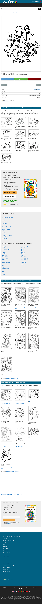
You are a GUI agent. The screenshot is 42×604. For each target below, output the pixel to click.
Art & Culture (4, 223)
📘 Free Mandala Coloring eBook (7, 579)
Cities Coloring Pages (33, 307)
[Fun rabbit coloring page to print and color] (6, 462)
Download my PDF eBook (9, 192)
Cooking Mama (5, 258)
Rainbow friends (16, 12)
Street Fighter (23, 256)
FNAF (3, 261)
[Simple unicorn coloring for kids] (20, 400)
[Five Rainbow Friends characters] (33, 136)
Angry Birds (4, 247)
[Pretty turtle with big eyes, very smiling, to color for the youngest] (33, 434)
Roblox (22, 250)
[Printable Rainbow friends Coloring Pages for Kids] (1, 494)
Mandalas (5, 538)
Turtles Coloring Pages (33, 437)
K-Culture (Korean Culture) (7, 235)
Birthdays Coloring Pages (19, 328)
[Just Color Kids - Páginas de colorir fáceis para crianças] (21, 591)
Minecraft (3, 271)
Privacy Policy (9, 523)
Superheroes (4, 232)
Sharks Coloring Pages (6, 328)
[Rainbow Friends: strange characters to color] (33, 124)
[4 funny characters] (20, 148)
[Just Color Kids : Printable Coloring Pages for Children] (10, 1)
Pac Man (3, 274)
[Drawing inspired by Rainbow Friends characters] (20, 124)
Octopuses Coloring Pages (6, 375)
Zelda (22, 264)
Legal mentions (32, 587)
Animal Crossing (5, 250)
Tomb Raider (23, 262)
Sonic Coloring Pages (19, 446)
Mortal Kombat (4, 273)
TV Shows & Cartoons (6, 229)
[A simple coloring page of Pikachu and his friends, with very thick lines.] (33, 397)
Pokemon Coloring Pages (33, 401)
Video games (4, 238)
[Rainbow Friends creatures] (6, 148)
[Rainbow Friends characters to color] (6, 160)
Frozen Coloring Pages (6, 446)
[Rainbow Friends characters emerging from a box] (6, 136)
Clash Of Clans (5, 256)
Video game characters (8, 12)
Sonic (22, 255)
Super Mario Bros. (24, 258)
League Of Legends (5, 268)
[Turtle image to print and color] (20, 419)
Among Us (4, 246)
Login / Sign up (36, 1)
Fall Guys (3, 259)
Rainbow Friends (37, 89)
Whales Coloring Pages (6, 307)
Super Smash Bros (24, 259)
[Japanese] (29, 591)
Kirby (3, 267)
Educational (4, 221)
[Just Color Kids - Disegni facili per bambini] (23, 591)
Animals (3, 220)
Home (2, 12)
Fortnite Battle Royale (6, 262)
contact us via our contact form (21, 599)
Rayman (22, 249)
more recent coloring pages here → (13, 378)
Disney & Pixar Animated (6, 226)
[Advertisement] (21, 482)
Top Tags (24, 587)
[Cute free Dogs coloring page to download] (33, 348)
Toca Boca (23, 261)
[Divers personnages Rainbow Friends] (33, 148)
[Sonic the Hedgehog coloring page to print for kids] (20, 442)
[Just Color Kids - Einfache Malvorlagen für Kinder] (25, 591)
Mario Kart (4, 270)
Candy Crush (4, 255)
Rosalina (22, 252)
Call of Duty (4, 253)
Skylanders (23, 253)
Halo (3, 265)
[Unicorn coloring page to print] (6, 400)
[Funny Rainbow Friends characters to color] (20, 136)
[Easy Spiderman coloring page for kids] (6, 419)
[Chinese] (27, 591)
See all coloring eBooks (9, 196)
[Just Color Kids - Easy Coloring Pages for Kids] (13, 591)
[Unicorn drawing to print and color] (33, 420)
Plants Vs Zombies (24, 246)
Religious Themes (5, 239)
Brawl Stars (4, 252)
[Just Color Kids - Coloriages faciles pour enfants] (16, 591)
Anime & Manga (5, 233)
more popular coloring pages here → (13, 471)
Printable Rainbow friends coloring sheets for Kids (22, 107)
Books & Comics (5, 236)
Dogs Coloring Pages (33, 352)
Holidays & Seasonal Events (7, 217)
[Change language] (40, 1)
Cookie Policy (37, 587)
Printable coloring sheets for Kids (12, 494)
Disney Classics (5, 224)
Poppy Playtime (24, 247)
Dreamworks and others (6, 227)
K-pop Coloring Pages (19, 351)
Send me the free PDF (9, 520)
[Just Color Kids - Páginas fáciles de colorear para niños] (18, 591)
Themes (3, 218)
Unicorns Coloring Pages (6, 403)
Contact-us (27, 587)
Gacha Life (4, 264)
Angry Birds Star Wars (6, 249)
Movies (3, 230)
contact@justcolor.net (36, 599)
